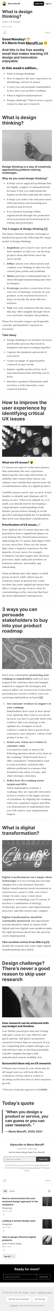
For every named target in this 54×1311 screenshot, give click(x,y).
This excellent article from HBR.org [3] (25, 942)
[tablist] (9, 1191)
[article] (27, 1206)
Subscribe (39, 3)
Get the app (40, 1299)
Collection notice (44, 1292)
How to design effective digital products (19, 1238)
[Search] (49, 1191)
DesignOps (7, 1208)
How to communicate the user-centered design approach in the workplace (20, 1201)
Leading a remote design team (19, 1221)
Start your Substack (20, 1299)
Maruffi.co (34, 43)
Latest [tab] (12, 1191)
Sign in (48, 3)
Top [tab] (5, 1191)
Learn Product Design (12, 1243)
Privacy (26, 1292)
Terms (33, 1292)
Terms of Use (40, 1165)
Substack (14, 1305)
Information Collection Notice (28, 1168)
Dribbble (43, 1089)
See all (7, 1256)
